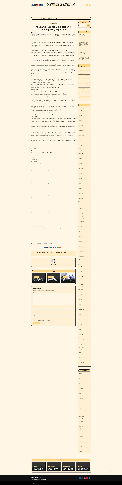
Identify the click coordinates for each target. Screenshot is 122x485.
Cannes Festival (81, 403)
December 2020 (81, 279)
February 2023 (80, 213)
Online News (80, 433)
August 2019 (80, 319)
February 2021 (80, 274)
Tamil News (80, 446)
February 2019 (80, 334)
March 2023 (80, 211)
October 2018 (80, 344)
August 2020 (80, 289)
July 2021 (79, 261)
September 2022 (81, 226)
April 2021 (80, 269)
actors (34, 34)
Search (84, 22)
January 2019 (80, 337)
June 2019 (80, 324)
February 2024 (80, 183)
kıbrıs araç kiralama (81, 75)
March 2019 (80, 332)
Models (79, 428)
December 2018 (81, 339)
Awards (79, 393)
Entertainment (80, 413)
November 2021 (81, 251)
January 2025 (80, 155)
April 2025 (80, 148)
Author (79, 391)
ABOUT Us (49, 12)
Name (34, 306)
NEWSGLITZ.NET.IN (61, 4)
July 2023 (80, 201)
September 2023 (81, 196)
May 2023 (80, 206)
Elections (79, 411)
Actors (35, 466)
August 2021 (80, 259)
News (79, 431)
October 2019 (80, 314)
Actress (36, 34)
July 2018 (79, 352)
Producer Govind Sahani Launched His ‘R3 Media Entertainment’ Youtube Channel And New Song (84, 49)
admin (36, 32)
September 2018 (81, 347)
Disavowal (65, 12)
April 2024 (80, 178)
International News (81, 418)
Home (44, 12)
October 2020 (80, 284)
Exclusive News (81, 416)
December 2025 (81, 128)
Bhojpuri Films (40, 34)
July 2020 (80, 291)
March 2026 (80, 120)
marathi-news (62, 35)
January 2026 (80, 125)
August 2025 (80, 138)
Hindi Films (71, 34)
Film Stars (55, 34)
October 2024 (80, 163)
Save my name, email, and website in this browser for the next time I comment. (45, 320)
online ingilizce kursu (81, 69)
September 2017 (81, 362)
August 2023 (80, 198)
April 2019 (80, 329)
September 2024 (81, 165)
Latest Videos (45, 35)
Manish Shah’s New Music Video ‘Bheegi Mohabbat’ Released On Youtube (83, 53)
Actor (79, 378)
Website (34, 315)
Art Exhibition (53, 23)
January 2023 (80, 216)
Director (48, 34)
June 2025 (80, 143)
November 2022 (81, 221)
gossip (68, 34)
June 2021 (80, 264)
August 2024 (80, 168)
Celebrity (44, 34)
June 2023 (80, 203)
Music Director (68, 35)
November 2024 (81, 160)
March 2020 (80, 301)
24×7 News (80, 373)
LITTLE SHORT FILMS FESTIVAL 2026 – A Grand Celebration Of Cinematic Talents (84, 58)
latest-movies (50, 35)
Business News (80, 401)
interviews (36, 35)
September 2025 (81, 135)
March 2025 (80, 150)
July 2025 (80, 140)
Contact (77, 12)
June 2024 (80, 173)
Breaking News (80, 398)
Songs (79, 441)
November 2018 (81, 342)
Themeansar (48, 483)
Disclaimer (71, 12)
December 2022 (81, 218)
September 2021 (81, 256)
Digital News (80, 408)
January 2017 (80, 364)
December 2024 (81, 158)
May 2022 (80, 236)
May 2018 (80, 357)
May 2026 (80, 115)
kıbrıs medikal (80, 88)
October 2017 (80, 359)
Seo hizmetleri (80, 82)
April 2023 (80, 208)
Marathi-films (58, 35)
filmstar (65, 34)
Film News (51, 34)
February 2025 (80, 153)
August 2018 (80, 349)
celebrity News (80, 406)
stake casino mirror (81, 95)
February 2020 (80, 304)
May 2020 (80, 296)
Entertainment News (57, 12)
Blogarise (43, 483)
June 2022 (80, 233)
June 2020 (80, 294)
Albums (80, 466)
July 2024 (80, 170)
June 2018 (80, 354)
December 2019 (81, 309)
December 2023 (81, 188)
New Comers (73, 35)
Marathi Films (80, 426)
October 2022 (80, 223)
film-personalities (60, 34)
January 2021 (80, 276)
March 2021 (80, 271)
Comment (34, 292)
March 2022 (80, 241)
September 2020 (81, 286)
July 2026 (80, 110)
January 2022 (80, 246)
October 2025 (80, 133)
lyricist (54, 35)
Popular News (80, 436)
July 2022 (80, 231)
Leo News (80, 423)
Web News (80, 451)
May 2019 (80, 327)
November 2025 (81, 130)
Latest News (40, 35)
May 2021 (80, 266)
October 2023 (80, 193)
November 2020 (81, 281)
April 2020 (80, 299)
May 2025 (80, 145)
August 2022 (80, 228)
